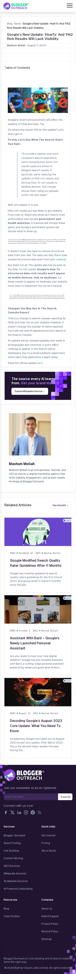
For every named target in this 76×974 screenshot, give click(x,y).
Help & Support (50, 916)
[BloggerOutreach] (24, 775)
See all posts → (61, 505)
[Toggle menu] (70, 6)
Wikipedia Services (15, 873)
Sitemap (46, 939)
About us (46, 908)
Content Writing (13, 858)
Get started (48, 835)
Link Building (11, 850)
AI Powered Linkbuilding (18, 888)
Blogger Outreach (14, 835)
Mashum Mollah (16, 45)
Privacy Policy (49, 924)
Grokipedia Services (16, 881)
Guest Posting (12, 843)
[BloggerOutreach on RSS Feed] (39, 812)
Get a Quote (48, 850)
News (17, 23)
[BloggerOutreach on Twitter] (12, 812)
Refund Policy (49, 931)
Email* (31, 796)
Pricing (45, 843)
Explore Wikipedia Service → (30, 391)
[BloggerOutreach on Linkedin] (19, 812)
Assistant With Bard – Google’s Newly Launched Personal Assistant (35, 643)
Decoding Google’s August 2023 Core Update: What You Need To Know (36, 726)
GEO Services (12, 866)
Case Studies (12, 916)
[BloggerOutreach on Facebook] (6, 812)
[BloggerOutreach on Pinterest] (33, 812)
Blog (9, 23)
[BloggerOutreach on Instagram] (26, 812)
